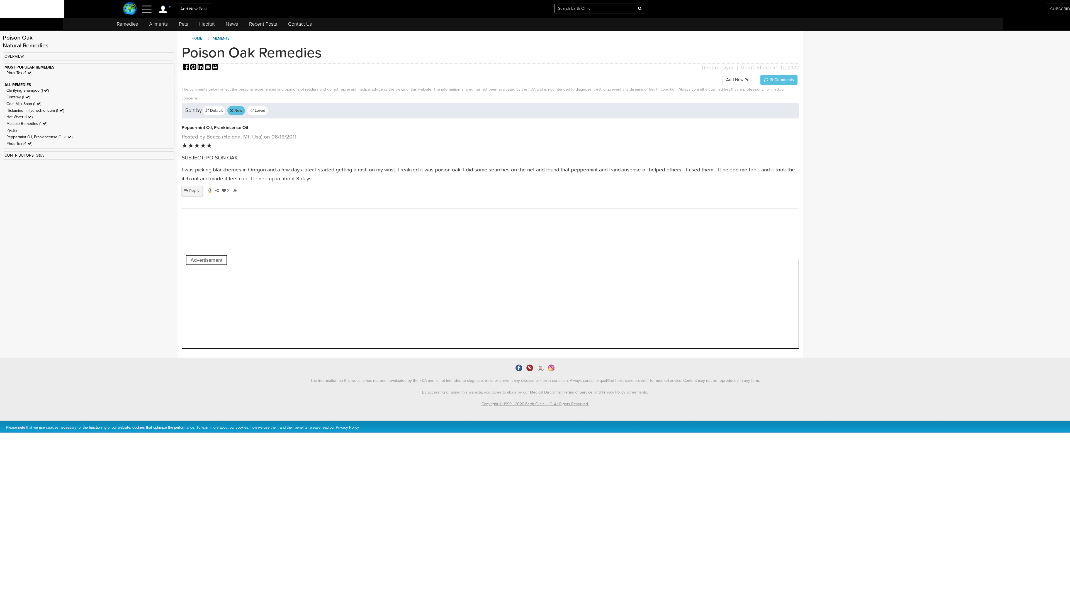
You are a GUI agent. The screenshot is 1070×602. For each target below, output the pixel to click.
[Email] (208, 68)
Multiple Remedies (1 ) (26, 123)
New (237, 110)
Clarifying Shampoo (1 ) (27, 90)
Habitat (207, 24)
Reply (193, 190)
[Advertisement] (288, 307)
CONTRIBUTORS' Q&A (24, 155)
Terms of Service (578, 392)
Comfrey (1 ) (18, 97)
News (232, 24)
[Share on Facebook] (186, 68)
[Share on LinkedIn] (201, 68)
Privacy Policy (613, 392)
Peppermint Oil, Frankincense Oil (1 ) (39, 137)
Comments (781, 79)
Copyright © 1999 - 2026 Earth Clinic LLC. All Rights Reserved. (535, 404)
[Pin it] (194, 68)
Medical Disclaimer (546, 392)
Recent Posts (263, 24)
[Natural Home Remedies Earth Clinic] (130, 9)
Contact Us (300, 24)
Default (216, 110)
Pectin (11, 130)
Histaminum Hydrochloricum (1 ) (35, 110)
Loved (259, 110)
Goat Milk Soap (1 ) (23, 103)
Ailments (158, 24)
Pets (183, 24)
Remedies (127, 24)
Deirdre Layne (718, 68)
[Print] (215, 68)
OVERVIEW (14, 56)
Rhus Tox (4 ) (19, 73)
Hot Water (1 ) (19, 117)
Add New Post (193, 8)
